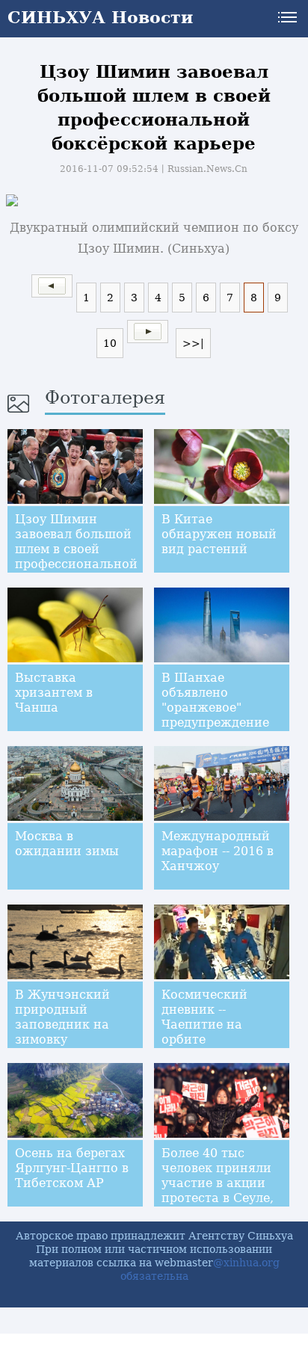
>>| (193, 343)
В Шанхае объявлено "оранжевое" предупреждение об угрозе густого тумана (216, 715)
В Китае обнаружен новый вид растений (219, 534)
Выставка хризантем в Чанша (54, 693)
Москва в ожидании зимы (67, 843)
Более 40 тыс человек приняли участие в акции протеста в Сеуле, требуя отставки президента (217, 1190)
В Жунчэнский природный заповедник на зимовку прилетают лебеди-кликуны (66, 1032)
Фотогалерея (105, 397)
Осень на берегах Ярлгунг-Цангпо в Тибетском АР (72, 1168)
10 (110, 343)
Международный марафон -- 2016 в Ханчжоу (217, 851)
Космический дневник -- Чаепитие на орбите (204, 1017)
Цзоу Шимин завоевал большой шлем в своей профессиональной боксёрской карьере (76, 556)
